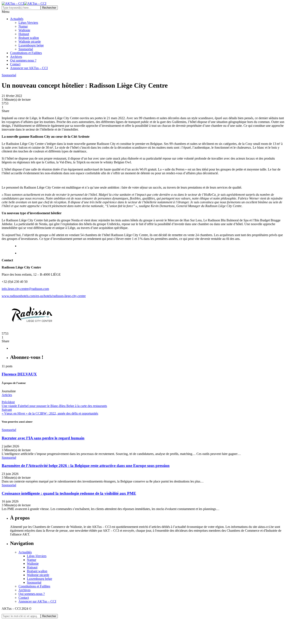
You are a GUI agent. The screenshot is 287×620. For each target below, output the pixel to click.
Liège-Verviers (28, 22)
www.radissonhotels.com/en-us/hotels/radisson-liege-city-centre (44, 296)
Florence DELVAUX (19, 374)
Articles (7, 395)
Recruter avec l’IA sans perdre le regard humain (43, 438)
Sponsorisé (25, 49)
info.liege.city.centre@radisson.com (25, 289)
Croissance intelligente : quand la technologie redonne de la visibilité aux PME (69, 493)
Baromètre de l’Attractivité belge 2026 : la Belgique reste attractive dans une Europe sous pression (86, 465)
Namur (23, 26)
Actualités (16, 19)
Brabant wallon (28, 38)
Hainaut (23, 34)
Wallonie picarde (29, 41)
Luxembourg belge (31, 45)
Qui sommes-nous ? (23, 60)
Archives (16, 56)
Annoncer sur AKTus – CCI (29, 68)
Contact (15, 64)
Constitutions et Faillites (26, 53)
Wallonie (24, 30)
